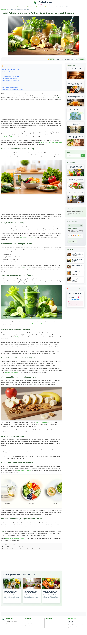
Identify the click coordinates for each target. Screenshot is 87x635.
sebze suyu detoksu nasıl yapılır (36, 323)
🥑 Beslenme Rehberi (49, 6)
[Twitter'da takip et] (69, 622)
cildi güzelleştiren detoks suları (20, 336)
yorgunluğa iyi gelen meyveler (44, 422)
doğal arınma (47, 97)
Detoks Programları (29, 621)
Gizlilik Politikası (49, 625)
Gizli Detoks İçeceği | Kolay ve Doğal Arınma (75, 97)
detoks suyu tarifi (26, 267)
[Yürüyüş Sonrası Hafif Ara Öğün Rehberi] (69, 260)
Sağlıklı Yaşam (28, 625)
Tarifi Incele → (72, 241)
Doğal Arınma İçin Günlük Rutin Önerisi (10, 87)
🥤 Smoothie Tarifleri (66, 6)
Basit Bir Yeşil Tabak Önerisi (8, 85)
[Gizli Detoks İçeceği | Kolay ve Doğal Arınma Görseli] (75, 102)
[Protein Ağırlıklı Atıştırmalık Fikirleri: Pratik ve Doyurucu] (69, 254)
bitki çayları (12, 136)
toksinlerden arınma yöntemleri (28, 237)
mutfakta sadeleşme (6, 526)
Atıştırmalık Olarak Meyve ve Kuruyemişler (11, 82)
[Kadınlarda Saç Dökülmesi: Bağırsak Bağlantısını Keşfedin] (69, 279)
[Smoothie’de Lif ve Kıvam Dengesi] (69, 266)
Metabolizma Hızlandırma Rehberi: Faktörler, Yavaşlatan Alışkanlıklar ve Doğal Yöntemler (75, 83)
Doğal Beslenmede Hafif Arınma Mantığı (10, 69)
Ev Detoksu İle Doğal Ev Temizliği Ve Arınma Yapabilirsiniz (75, 193)
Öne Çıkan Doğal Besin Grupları (8, 71)
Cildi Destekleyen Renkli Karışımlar (9, 78)
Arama (84, 632)
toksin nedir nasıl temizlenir (16, 131)
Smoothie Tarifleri (28, 623)
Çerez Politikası (49, 627)
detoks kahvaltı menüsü (11, 372)
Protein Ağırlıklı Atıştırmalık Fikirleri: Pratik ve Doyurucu (77, 254)
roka (6, 228)
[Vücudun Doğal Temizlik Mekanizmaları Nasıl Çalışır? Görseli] (75, 116)
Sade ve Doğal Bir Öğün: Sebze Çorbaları (10, 80)
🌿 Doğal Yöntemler (31, 6)
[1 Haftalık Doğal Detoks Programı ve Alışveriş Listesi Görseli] (75, 129)
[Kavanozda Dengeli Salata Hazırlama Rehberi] (69, 273)
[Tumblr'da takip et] (72, 622)
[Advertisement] (31, 110)
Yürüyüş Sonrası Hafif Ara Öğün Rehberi (77, 260)
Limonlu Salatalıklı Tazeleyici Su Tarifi (10, 74)
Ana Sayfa (3, 9)
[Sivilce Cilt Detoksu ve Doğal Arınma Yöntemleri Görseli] (75, 142)
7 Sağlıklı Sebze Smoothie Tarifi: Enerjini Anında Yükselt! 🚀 (75, 167)
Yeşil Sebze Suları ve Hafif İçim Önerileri (10, 76)
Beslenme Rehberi (28, 627)
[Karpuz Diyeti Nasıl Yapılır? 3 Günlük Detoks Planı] (75, 185)
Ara (82, 155)
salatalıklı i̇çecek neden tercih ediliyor (14, 538)
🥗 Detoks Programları (21, 6)
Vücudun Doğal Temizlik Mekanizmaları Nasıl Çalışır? (75, 110)
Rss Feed (80, 632)
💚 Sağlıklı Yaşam (39, 6)
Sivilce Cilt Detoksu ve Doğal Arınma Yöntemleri (75, 137)
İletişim (47, 623)
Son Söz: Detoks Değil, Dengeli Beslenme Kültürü (12, 89)
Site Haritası (74, 632)
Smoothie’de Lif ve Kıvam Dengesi (77, 266)
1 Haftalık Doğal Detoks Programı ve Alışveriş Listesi (75, 123)
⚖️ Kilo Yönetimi (57, 6)
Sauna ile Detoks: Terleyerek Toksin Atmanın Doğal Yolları (75, 69)
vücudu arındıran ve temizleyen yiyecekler (50, 142)
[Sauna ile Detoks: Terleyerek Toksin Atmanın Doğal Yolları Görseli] (75, 75)
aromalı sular (4, 136)
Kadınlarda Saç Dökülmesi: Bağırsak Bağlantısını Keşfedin (77, 279)
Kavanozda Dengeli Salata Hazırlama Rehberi (77, 272)
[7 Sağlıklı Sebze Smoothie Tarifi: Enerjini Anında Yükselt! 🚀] (75, 172)
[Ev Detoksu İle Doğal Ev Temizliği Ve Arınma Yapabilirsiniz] (75, 199)
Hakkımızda (48, 621)
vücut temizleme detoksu (24, 470)
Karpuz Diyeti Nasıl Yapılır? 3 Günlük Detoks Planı (75, 180)
